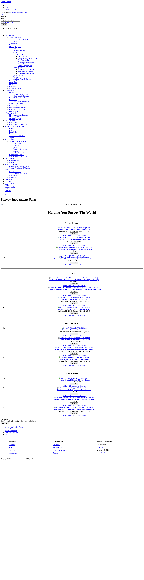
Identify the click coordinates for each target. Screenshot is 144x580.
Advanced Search (7, 22)
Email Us (100, 447)
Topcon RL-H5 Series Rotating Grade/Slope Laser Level (74, 259)
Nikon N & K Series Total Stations (74, 330)
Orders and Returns (11, 433)
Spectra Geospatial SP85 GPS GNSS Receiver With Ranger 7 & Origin (74, 280)
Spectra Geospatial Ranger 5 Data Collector (74, 380)
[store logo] (18, 13)
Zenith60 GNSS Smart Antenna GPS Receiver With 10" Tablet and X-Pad (74, 289)
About (11, 447)
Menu (3, 32)
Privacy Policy (57, 447)
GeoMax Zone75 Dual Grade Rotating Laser (74, 229)
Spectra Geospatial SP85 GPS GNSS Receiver (74, 309)
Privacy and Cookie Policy (14, 427)
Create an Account (11, 9)
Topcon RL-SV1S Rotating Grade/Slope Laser (74, 239)
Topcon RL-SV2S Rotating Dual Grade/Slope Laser (74, 249)
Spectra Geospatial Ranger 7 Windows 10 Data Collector (74, 399)
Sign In (7, 7)
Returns (55, 453)
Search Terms (9, 429)
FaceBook (12, 450)
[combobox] (10, 20)
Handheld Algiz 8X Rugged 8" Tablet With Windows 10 (74, 409)
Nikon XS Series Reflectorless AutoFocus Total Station (74, 349)
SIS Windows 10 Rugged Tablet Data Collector (74, 390)
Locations (12, 445)
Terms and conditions (60, 450)
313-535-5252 (101, 453)
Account (4, 194)
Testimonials (13, 453)
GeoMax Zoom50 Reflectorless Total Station (74, 340)
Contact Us (9, 434)
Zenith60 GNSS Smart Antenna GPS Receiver (74, 299)
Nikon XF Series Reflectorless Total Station (74, 359)
